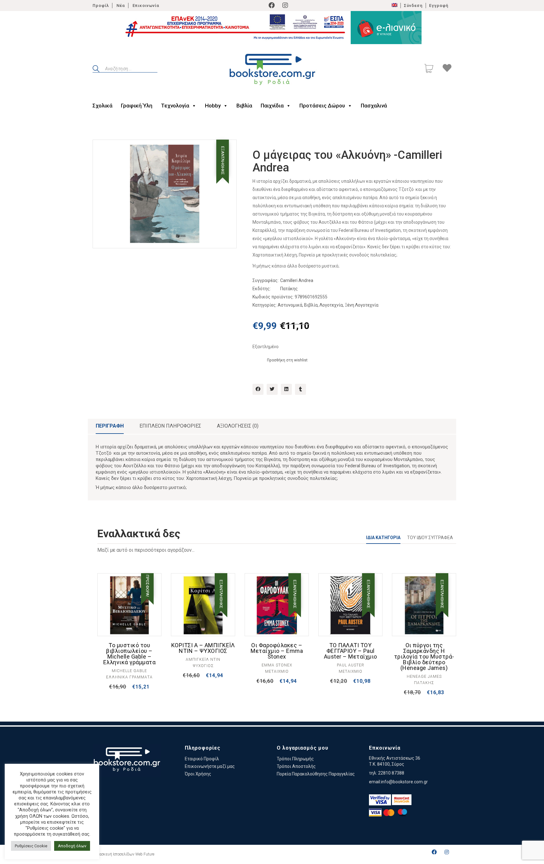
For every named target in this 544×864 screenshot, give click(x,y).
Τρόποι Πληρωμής (295, 758)
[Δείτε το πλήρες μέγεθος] (102, 149)
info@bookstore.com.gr (404, 781)
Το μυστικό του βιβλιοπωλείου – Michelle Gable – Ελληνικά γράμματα (129, 653)
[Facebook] (272, 5)
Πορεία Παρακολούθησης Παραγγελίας (316, 773)
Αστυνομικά (290, 305)
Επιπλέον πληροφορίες (170, 426)
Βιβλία (244, 105)
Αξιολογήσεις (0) (237, 426)
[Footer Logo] (127, 760)
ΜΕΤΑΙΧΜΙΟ (277, 671)
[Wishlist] (447, 69)
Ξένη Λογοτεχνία (361, 305)
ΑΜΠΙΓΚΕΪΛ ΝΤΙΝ (203, 659)
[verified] (380, 799)
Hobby (213, 105)
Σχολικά (102, 105)
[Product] (129, 605)
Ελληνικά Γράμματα (129, 677)
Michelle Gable (129, 671)
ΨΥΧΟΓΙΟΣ (203, 666)
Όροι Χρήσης (198, 773)
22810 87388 (391, 772)
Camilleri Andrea (296, 280)
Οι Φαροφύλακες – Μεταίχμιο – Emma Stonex (277, 651)
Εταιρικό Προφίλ (202, 758)
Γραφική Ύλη (136, 105)
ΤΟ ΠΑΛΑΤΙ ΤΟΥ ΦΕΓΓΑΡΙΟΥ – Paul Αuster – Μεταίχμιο (350, 651)
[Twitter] (272, 389)
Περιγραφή (110, 426)
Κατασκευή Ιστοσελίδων (113, 854)
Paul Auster (350, 665)
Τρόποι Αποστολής (296, 766)
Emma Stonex (277, 665)
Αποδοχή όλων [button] (72, 846)
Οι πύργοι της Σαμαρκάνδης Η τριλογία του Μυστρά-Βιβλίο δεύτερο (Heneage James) (424, 656)
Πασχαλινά (374, 105)
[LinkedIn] (286, 389)
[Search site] (96, 69)
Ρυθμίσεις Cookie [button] (31, 846)
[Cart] (428, 69)
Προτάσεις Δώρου (322, 105)
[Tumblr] (300, 389)
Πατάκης (289, 288)
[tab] (110, 426)
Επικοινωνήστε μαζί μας (210, 766)
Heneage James (424, 676)
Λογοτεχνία (331, 305)
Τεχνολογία (175, 105)
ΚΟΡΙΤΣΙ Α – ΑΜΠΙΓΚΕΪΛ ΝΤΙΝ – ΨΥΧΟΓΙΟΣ (203, 648)
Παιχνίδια (272, 105)
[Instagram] (285, 5)
